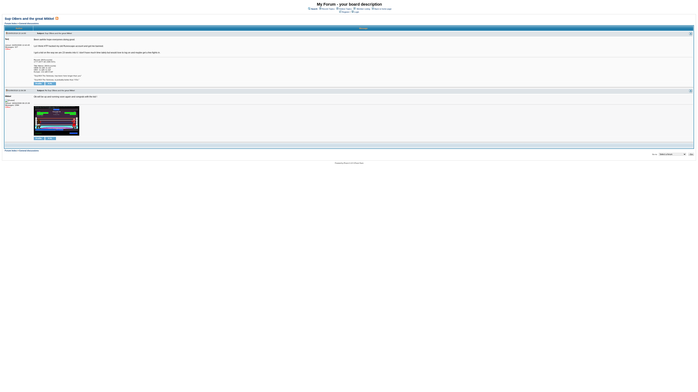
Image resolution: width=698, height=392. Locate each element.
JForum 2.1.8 (347, 163)
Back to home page (383, 9)
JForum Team (358, 163)
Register (345, 12)
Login (356, 12)
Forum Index (11, 23)
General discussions (29, 23)
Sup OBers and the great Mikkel (29, 19)
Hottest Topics (345, 9)
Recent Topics (328, 9)
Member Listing (363, 9)
